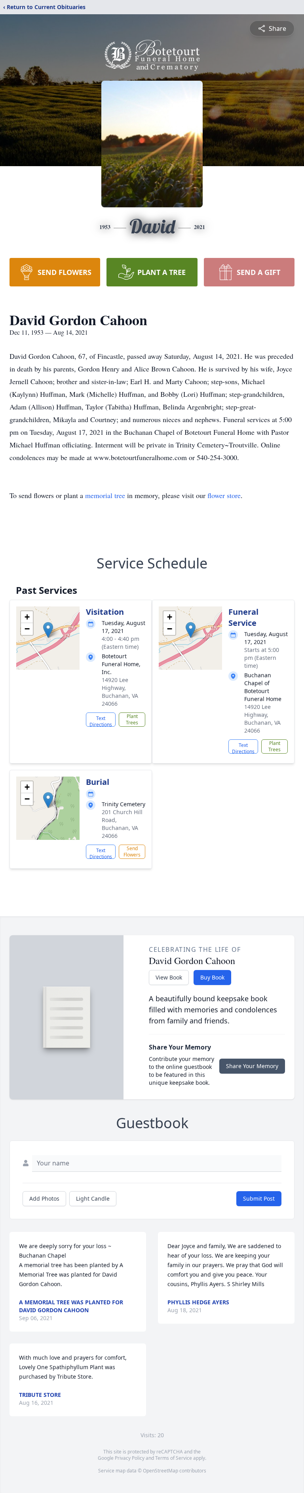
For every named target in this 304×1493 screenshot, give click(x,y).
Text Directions (100, 721)
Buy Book (212, 977)
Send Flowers (132, 851)
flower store (224, 495)
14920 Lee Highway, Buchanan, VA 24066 (120, 691)
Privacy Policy (129, 1458)
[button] (48, 630)
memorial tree (105, 495)
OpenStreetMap (160, 1470)
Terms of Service (173, 1458)
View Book (169, 977)
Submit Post (259, 1198)
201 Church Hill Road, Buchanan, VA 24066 (122, 823)
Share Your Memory (252, 1066)
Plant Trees (132, 719)
